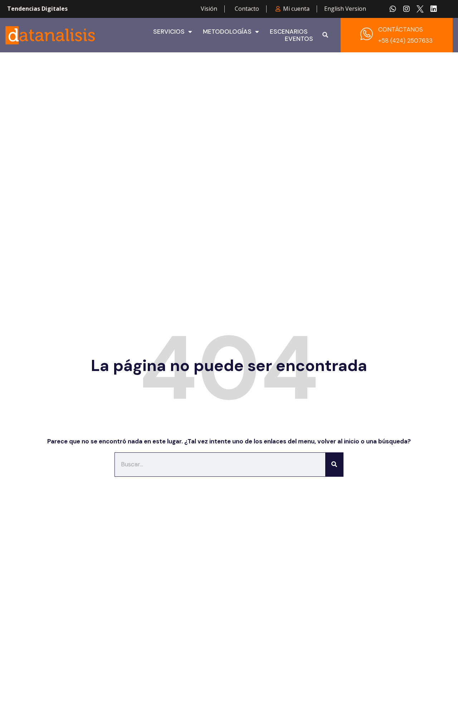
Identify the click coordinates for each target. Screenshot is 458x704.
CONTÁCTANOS (400, 29)
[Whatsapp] (392, 9)
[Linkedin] (433, 9)
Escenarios (289, 31)
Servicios (169, 31)
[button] (325, 35)
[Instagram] (406, 9)
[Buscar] (334, 464)
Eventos (299, 38)
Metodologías (227, 31)
